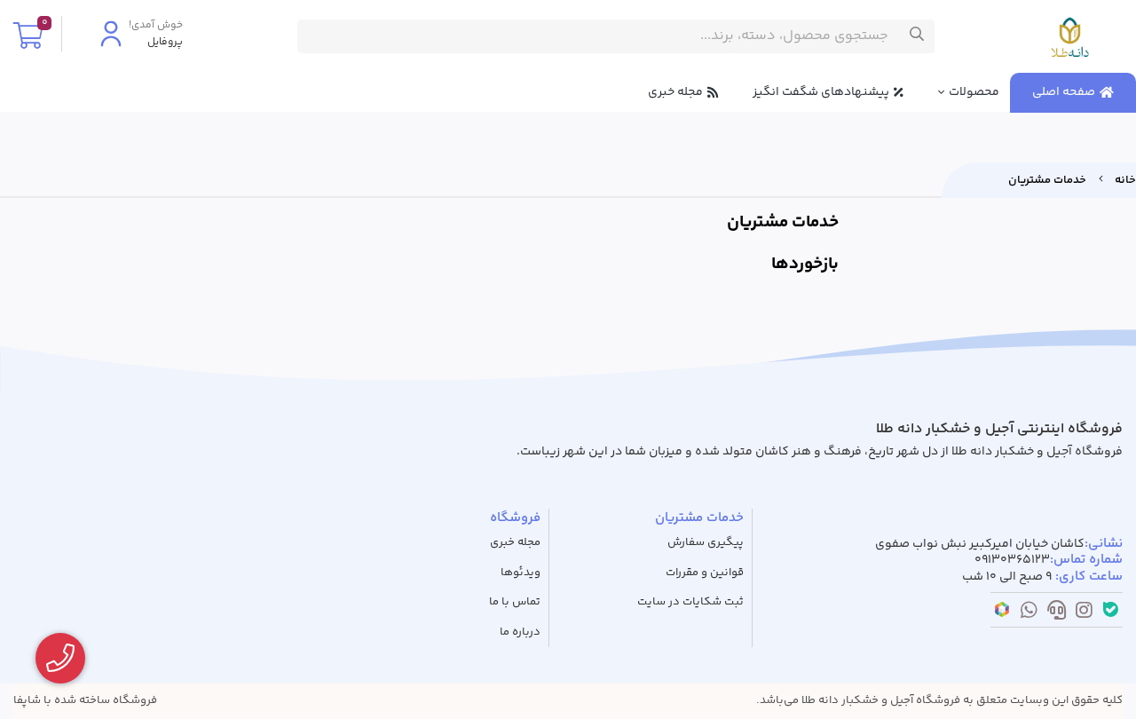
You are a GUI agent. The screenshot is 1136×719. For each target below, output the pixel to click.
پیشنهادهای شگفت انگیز (821, 92)
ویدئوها (520, 573)
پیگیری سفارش (705, 542)
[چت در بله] (1111, 613)
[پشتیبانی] (1057, 613)
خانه (1125, 180)
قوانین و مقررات (705, 573)
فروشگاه (515, 518)
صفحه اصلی (1063, 92)
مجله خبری (675, 92)
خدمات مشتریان (1047, 180)
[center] (917, 36)
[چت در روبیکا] (1002, 613)
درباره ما (520, 632)
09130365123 (1012, 560)
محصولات (974, 92)
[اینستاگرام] (1084, 613)
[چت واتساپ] (1029, 613)
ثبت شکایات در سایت (690, 602)
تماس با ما (514, 602)
